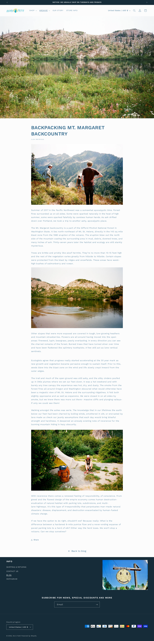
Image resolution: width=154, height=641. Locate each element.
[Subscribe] (97, 604)
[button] (33, 10)
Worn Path (17, 636)
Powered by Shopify (29, 636)
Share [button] (36, 540)
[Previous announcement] (7, 2)
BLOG (9, 575)
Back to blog (78, 551)
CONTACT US (12, 571)
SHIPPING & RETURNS (16, 567)
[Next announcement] (147, 2)
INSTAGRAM (11, 579)
